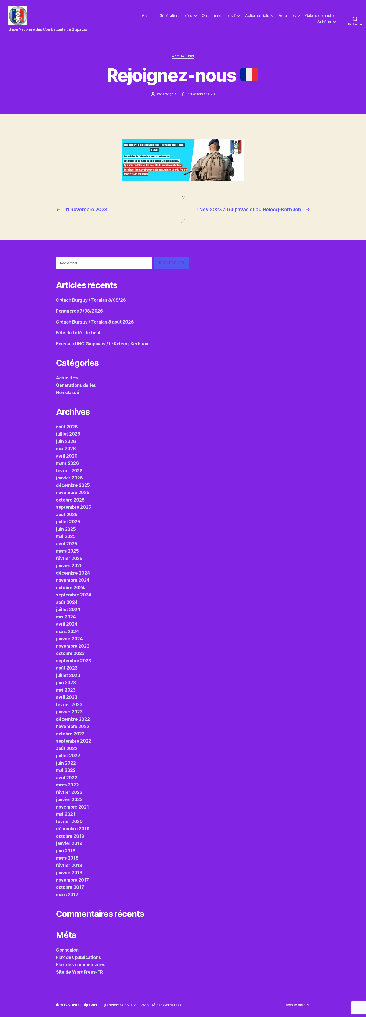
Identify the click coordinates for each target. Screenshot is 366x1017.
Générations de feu (175, 15)
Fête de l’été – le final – (79, 332)
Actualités (287, 15)
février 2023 (69, 704)
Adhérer (324, 21)
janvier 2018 (69, 872)
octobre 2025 (70, 500)
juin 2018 (66, 850)
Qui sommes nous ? (219, 15)
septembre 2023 (73, 660)
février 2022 (69, 792)
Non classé (67, 392)
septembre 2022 (73, 741)
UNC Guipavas (84, 1005)
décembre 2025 (73, 485)
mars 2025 (67, 551)
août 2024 (67, 602)
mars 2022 (67, 785)
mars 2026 (67, 463)
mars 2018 (67, 858)
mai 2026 (66, 448)
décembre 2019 (73, 828)
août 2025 (67, 514)
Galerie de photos (320, 15)
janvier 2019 (69, 843)
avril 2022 (66, 777)
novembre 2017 (72, 880)
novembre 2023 (72, 646)
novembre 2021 (72, 807)
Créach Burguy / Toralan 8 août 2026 (95, 322)
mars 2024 (67, 631)
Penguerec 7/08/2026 (79, 311)
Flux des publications (78, 957)
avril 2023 (66, 697)
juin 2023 (66, 682)
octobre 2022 (70, 733)
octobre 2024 (70, 587)
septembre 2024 (73, 594)
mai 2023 (66, 690)
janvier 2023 (69, 711)
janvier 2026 (69, 478)
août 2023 (67, 668)
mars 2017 (67, 894)
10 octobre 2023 (201, 94)
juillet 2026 (68, 434)
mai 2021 (65, 814)
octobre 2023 (70, 653)
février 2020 (69, 821)
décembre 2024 (73, 573)
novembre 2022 (72, 726)
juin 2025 (66, 529)
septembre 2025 (73, 507)
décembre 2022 (73, 719)
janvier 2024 (69, 638)
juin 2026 (66, 441)
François (169, 94)
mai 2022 (66, 770)
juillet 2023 (68, 675)
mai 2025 (66, 536)
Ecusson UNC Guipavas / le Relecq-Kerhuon (102, 343)
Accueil (148, 15)
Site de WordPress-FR (79, 972)
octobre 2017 (70, 887)
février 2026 (69, 470)
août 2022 (67, 748)
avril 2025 (66, 543)
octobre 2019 (70, 836)
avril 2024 (66, 624)
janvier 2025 (69, 565)
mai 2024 (66, 617)
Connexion (67, 950)
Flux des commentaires (80, 964)
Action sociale (257, 15)
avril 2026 (66, 456)
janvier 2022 (69, 799)
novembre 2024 (73, 580)
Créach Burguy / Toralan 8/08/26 (91, 300)
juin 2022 (66, 763)
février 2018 (69, 865)
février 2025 (69, 558)
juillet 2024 (68, 609)
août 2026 (67, 426)
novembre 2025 (72, 492)
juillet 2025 (68, 521)
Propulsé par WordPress (160, 1005)
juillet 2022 (68, 755)
